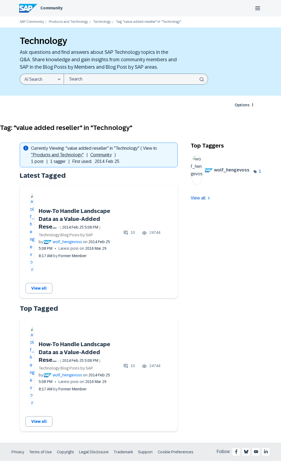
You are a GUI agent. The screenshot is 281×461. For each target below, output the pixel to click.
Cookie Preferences (175, 452)
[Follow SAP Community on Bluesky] (246, 451)
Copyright (65, 452)
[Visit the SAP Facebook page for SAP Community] (236, 451)
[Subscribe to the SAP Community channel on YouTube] (256, 451)
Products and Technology (68, 22)
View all (39, 288)
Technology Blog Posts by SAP (66, 235)
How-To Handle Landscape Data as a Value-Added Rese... (74, 219)
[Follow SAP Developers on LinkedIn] (266, 451)
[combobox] (136, 79)
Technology (102, 22)
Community (51, 8)
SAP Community (32, 22)
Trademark (123, 452)
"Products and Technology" (57, 154)
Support (145, 452)
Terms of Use (40, 452)
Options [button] (242, 105)
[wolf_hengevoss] (222, 183)
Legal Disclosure (94, 452)
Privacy (18, 452)
